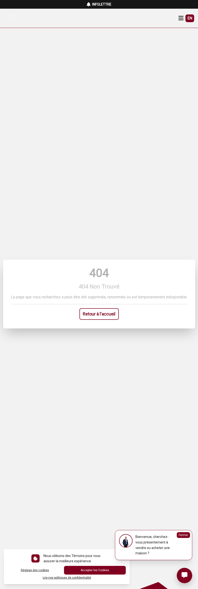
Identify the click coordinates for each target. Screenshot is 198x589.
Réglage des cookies (35, 570)
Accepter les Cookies (95, 570)
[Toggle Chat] (184, 575)
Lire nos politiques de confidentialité (67, 577)
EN (189, 18)
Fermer (183, 535)
